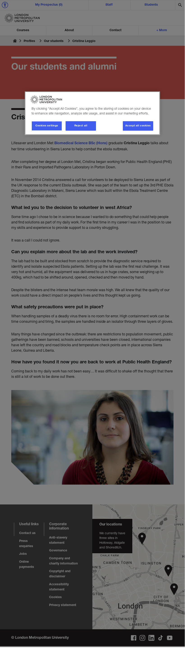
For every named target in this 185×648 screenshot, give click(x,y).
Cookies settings (46, 126)
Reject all (80, 126)
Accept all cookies (138, 126)
